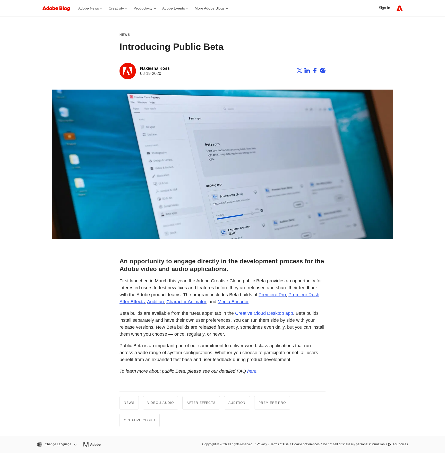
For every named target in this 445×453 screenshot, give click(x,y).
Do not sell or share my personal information (354, 444)
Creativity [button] (116, 8)
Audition (155, 301)
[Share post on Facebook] (315, 71)
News (124, 35)
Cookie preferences (306, 444)
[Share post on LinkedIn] (307, 71)
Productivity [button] (143, 8)
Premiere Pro (272, 294)
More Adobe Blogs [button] (210, 8)
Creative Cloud (139, 420)
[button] (56, 444)
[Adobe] (399, 8)
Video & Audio (160, 403)
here (251, 371)
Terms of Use (279, 444)
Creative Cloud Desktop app (264, 313)
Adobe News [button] (88, 8)
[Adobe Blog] (58, 8)
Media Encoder (233, 301)
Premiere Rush (303, 294)
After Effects (132, 301)
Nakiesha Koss (155, 68)
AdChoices (400, 444)
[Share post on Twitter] (299, 71)
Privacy (262, 444)
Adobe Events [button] (173, 8)
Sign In (384, 8)
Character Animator (186, 301)
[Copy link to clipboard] (323, 71)
